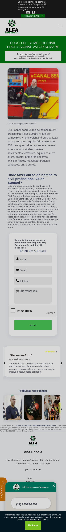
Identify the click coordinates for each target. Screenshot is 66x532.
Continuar (33, 525)
